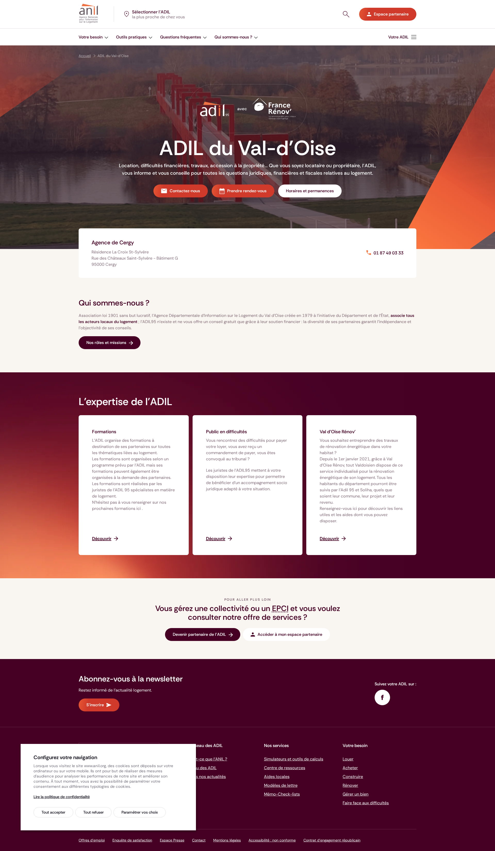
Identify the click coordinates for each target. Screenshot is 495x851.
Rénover (350, 785)
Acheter (350, 767)
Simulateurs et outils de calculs (293, 759)
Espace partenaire (391, 14)
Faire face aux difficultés (366, 803)
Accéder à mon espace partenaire (290, 634)
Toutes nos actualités (205, 776)
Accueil (85, 55)
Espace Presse (172, 840)
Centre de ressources (284, 767)
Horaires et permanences (310, 191)
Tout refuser (93, 812)
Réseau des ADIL (201, 767)
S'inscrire (95, 705)
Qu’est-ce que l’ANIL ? (206, 759)
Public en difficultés (226, 432)
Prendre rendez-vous (247, 191)
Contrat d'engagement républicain (331, 840)
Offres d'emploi (92, 840)
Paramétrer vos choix (139, 812)
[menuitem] (402, 37)
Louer (348, 759)
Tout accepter (53, 812)
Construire (353, 776)
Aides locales (277, 776)
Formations (104, 432)
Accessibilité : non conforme (272, 840)
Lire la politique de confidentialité (62, 796)
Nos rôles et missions (106, 342)
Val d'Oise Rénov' (338, 432)
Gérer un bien (355, 794)
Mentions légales (227, 840)
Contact (198, 840)
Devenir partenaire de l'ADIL (199, 634)
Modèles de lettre (281, 785)
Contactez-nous (185, 191)
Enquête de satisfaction (132, 840)
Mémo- (282, 794)
